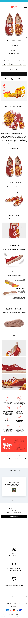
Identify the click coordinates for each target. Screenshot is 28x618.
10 (15, 64)
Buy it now (14, 73)
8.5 (4, 64)
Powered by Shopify (14, 616)
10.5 (20, 64)
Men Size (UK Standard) (14, 57)
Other (14, 599)
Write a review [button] (14, 516)
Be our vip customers (13, 603)
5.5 (4, 60)
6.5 (12, 60)
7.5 (20, 60)
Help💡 (14, 596)
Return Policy (14, 458)
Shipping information (14, 455)
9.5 (12, 64)
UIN (14, 42)
